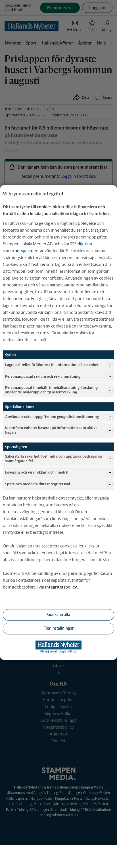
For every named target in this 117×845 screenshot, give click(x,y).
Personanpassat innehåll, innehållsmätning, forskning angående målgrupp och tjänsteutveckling (51, 390)
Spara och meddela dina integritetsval (37, 484)
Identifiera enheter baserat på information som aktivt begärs (51, 430)
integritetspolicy (61, 587)
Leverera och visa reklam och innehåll (37, 472)
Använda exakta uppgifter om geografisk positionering (52, 416)
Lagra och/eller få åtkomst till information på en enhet (52, 364)
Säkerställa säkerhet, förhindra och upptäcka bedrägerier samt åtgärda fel (53, 459)
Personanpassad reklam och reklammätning (42, 376)
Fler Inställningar (58, 628)
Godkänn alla (58, 614)
